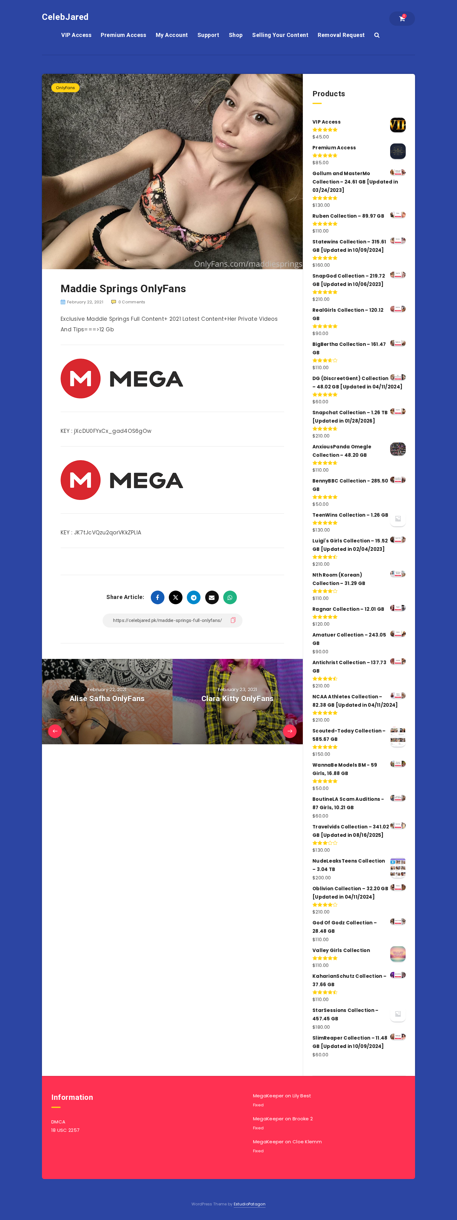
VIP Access (76, 35)
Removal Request (341, 35)
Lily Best (302, 1095)
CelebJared (65, 17)
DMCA (58, 1121)
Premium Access (123, 35)
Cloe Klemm (307, 1141)
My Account (172, 35)
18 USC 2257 (65, 1130)
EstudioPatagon (249, 1204)
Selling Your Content (280, 35)
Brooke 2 (303, 1118)
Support (208, 35)
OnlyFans (65, 88)
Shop (236, 35)
